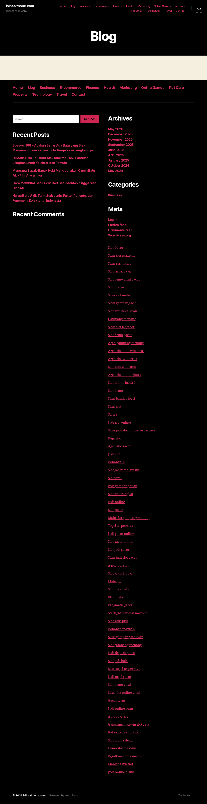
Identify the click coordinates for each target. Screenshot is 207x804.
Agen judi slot (118, 566)
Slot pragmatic (119, 589)
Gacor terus (116, 701)
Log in (112, 220)
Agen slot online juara (124, 375)
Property (136, 10)
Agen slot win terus (122, 359)
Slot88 (112, 415)
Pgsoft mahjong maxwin (126, 756)
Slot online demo (121, 740)
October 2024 (118, 165)
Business (84, 6)
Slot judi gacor (118, 550)
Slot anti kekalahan (122, 311)
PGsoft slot (116, 597)
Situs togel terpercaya (124, 669)
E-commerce (101, 6)
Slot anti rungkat (120, 494)
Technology (153, 10)
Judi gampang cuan (122, 486)
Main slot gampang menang (129, 518)
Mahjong (114, 581)
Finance (118, 6)
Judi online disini (121, 772)
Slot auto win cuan (122, 367)
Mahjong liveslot (120, 764)
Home (62, 6)
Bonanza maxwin (121, 629)
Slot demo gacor (120, 335)
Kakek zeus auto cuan (124, 732)
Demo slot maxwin (122, 748)
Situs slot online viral (124, 693)
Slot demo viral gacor (124, 279)
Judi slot (114, 454)
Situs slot (114, 407)
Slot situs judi (118, 621)
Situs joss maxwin (121, 256)
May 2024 (115, 171)
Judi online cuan (120, 709)
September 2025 (121, 145)
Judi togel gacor (119, 677)
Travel (168, 10)
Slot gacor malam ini (123, 470)
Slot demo (115, 391)
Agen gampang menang (126, 343)
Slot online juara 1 (122, 383)
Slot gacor (115, 510)
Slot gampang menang (125, 645)
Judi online (116, 502)
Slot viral (115, 478)
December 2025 (120, 134)
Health (130, 6)
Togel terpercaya (120, 526)
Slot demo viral (119, 685)
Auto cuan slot (118, 717)
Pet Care (180, 6)
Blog (72, 6)
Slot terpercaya (119, 271)
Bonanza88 (116, 462)
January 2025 (118, 160)
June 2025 (116, 150)
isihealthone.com (20, 6)
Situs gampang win (122, 303)
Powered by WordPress (63, 795)
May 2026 (115, 129)
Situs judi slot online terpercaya (132, 430)
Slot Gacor (115, 248)
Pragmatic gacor (120, 605)
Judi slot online (119, 423)
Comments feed (120, 230)
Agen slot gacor (119, 446)
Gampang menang (122, 319)
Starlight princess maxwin (128, 613)
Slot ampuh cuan (120, 573)
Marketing (144, 6)
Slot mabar (116, 287)
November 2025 (120, 139)
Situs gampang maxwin (125, 637)
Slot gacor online (120, 542)
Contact (180, 10)
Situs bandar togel (121, 399)
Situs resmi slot (119, 264)
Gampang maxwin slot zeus (129, 725)
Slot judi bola (118, 661)
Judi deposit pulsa (121, 653)
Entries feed (117, 225)
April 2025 (116, 155)
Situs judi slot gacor (122, 558)
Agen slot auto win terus (126, 351)
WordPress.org (119, 235)
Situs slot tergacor (121, 327)
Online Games (162, 6)
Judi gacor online (121, 534)
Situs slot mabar (120, 295)
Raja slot (114, 438)
